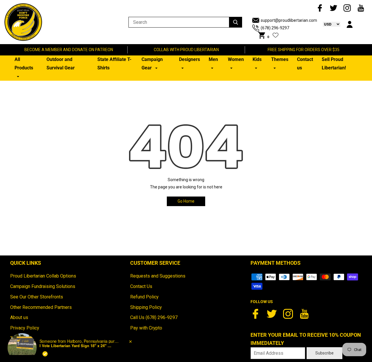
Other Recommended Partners (41, 307)
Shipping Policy (146, 307)
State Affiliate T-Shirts (114, 64)
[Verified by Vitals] (45, 343)
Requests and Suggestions (157, 276)
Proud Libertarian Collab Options (43, 276)
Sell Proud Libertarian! (334, 64)
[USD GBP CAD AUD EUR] (328, 24)
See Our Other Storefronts (36, 297)
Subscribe (324, 353)
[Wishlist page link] (275, 35)
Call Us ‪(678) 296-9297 (154, 317)
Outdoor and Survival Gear (60, 64)
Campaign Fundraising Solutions (42, 286)
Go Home (186, 201)
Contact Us (141, 286)
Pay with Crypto (146, 328)
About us (19, 317)
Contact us (305, 64)
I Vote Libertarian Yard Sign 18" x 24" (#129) (76, 335)
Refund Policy (144, 297)
